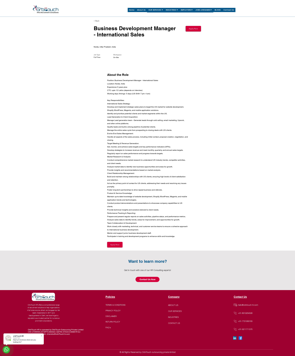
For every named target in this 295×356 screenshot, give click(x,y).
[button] (155, 10)
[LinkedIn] (234, 338)
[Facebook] (240, 338)
